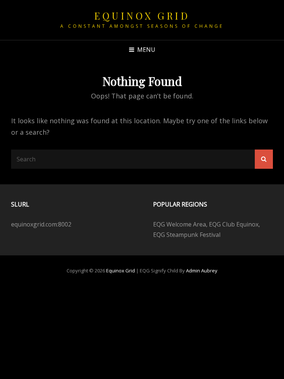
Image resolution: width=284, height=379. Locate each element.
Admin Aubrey (201, 270)
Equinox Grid (142, 15)
